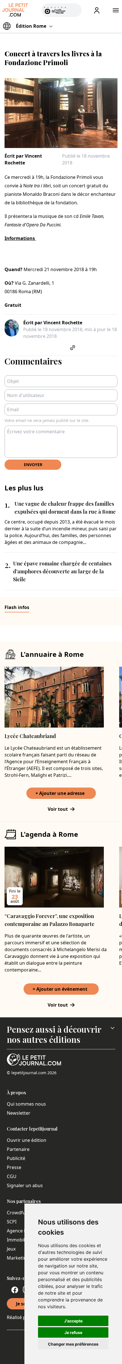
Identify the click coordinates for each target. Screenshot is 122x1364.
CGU (11, 1176)
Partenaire (18, 1149)
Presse (14, 1167)
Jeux (11, 1249)
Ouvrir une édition (26, 1140)
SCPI (11, 1222)
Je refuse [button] (73, 1332)
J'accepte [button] (73, 1320)
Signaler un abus (25, 1185)
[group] (74, 9)
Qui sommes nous (26, 1104)
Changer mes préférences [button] (73, 1344)
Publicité (16, 1158)
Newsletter (18, 1113)
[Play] (74, 10)
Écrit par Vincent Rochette (23, 159)
